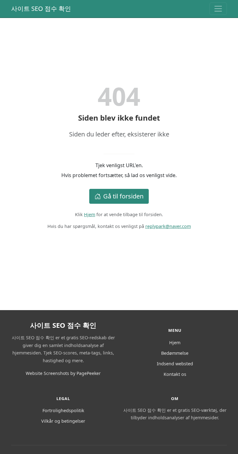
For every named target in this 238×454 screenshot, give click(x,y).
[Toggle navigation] (218, 8)
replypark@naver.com (168, 226)
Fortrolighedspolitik (63, 410)
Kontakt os (175, 374)
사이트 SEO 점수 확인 (41, 8)
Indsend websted (175, 364)
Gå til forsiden (123, 196)
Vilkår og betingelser (63, 421)
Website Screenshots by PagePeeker (63, 373)
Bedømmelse (174, 353)
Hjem (89, 214)
